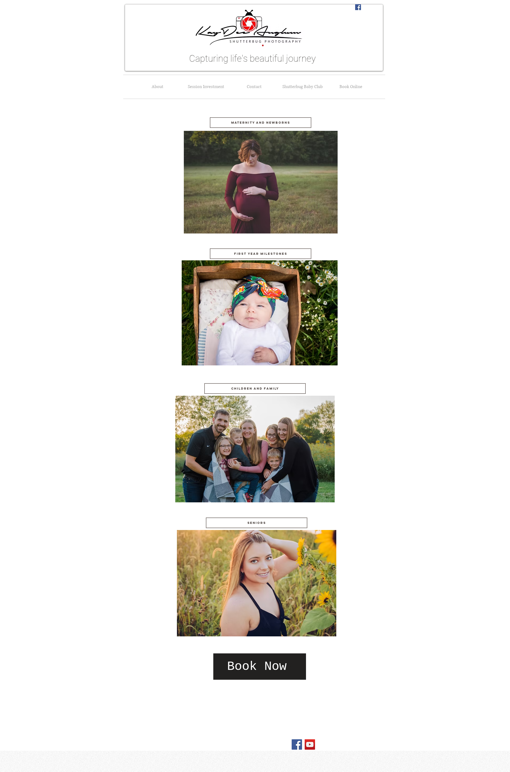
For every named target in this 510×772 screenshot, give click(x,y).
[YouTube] (310, 744)
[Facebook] (297, 744)
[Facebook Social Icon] (358, 7)
